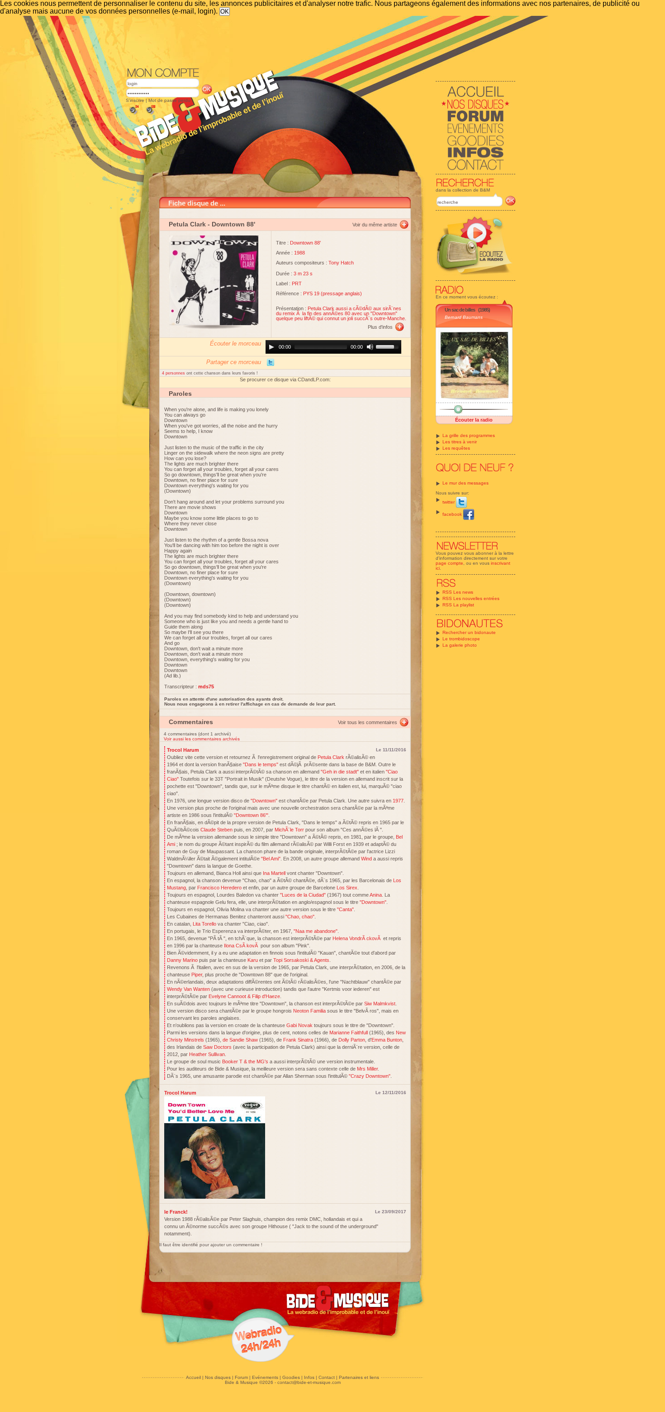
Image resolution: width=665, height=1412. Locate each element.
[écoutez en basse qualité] (133, 114)
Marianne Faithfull (348, 1032)
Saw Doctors (217, 1047)
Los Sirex (347, 887)
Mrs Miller (367, 1068)
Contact (326, 1377)
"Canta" (345, 909)
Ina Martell (274, 873)
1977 (398, 800)
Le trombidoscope (461, 638)
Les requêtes (456, 448)
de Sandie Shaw (240, 1039)
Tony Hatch (341, 262)
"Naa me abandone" (315, 931)
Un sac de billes (460, 309)
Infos (309, 1377)
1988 (299, 252)
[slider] (388, 346)
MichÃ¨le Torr (289, 829)
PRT (297, 283)
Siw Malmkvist (379, 1003)
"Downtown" (263, 800)
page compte (449, 563)
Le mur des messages (465, 482)
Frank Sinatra (298, 1039)
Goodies (291, 1377)
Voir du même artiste (374, 224)
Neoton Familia (309, 1010)
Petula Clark (187, 224)
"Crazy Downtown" (369, 1076)
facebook (452, 514)
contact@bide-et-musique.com (309, 1382)
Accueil (193, 1377)
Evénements (265, 1377)
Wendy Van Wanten (188, 989)
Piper (196, 974)
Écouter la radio (474, 420)
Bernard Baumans (464, 317)
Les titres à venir (459, 441)
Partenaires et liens (359, 1377)
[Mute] (370, 347)
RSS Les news (457, 592)
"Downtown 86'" (251, 815)
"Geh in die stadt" (340, 771)
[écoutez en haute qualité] (150, 114)
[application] (333, 347)
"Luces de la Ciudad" (303, 895)
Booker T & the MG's (245, 1061)
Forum (241, 1377)
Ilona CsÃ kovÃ (241, 945)
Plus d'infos (380, 327)
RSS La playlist (458, 604)
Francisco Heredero (219, 887)
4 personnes (174, 373)
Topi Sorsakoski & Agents (301, 960)
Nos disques (218, 1377)
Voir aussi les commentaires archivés (202, 738)
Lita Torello (204, 924)
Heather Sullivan (207, 1054)
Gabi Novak (299, 1025)
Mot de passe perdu (169, 100)
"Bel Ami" (270, 858)
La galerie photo (459, 645)
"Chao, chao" (299, 916)
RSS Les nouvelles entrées (470, 598)
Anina (376, 895)
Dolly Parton (351, 1039)
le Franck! (176, 1212)
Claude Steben (216, 829)
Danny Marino (182, 960)
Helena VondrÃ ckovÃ (357, 938)
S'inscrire (135, 100)
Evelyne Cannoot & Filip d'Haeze (244, 996)
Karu (252, 960)
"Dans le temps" (260, 764)
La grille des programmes (468, 435)
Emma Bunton (386, 1039)
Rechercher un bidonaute (469, 632)
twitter (449, 501)
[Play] (271, 347)
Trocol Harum (183, 750)
